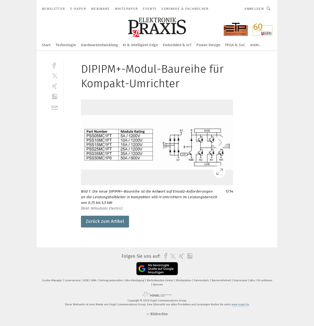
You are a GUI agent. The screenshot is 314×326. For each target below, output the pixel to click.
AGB (86, 280)
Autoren (158, 284)
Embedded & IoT (177, 45)
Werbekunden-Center (160, 280)
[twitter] (55, 75)
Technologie (65, 45)
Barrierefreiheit (222, 280)
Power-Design (208, 45)
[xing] (55, 86)
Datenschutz (202, 280)
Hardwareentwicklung (99, 45)
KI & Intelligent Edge (140, 45)
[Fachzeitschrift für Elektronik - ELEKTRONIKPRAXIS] (46, 44)
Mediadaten (184, 280)
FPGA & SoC (235, 45)
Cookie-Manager (52, 280)
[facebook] (55, 65)
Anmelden (254, 9)
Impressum (241, 280)
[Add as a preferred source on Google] (157, 268)
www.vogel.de (240, 304)
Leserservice (73, 280)
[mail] (55, 107)
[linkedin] (55, 97)
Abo (253, 280)
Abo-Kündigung (135, 280)
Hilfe (94, 280)
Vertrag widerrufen (111, 280)
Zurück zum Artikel (105, 221)
